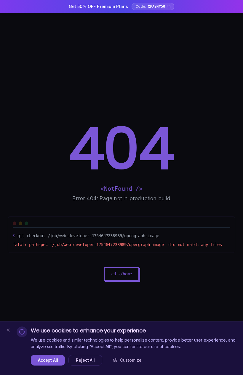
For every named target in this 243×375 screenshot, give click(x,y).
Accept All (48, 360)
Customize (131, 360)
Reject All (85, 360)
